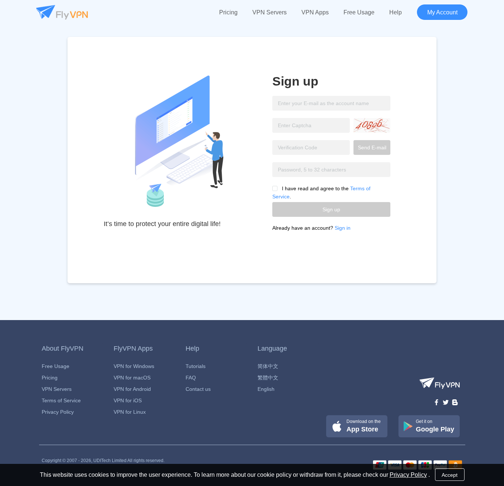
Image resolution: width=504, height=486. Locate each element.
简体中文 (268, 366)
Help (395, 12)
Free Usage (359, 12)
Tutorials (196, 366)
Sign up (331, 209)
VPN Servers (269, 12)
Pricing (228, 12)
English (266, 389)
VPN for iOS (128, 400)
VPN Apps (315, 12)
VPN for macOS (132, 378)
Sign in (343, 228)
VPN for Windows (134, 366)
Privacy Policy (58, 412)
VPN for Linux (130, 412)
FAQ (191, 378)
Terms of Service (61, 400)
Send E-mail (372, 147)
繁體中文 (268, 378)
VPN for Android (132, 389)
